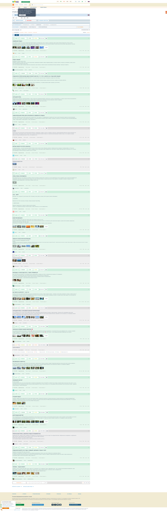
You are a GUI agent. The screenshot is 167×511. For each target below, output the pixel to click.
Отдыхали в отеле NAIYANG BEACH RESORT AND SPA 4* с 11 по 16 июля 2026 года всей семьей (36, 76)
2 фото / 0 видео (28, 283)
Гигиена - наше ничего (19, 467)
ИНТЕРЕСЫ (25, 4)
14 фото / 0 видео (28, 301)
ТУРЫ (19, 7)
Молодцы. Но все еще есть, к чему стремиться (25, 272)
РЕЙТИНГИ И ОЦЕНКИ (19, 20)
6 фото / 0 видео (28, 106)
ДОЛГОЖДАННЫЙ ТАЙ (18, 415)
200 (88, 482)
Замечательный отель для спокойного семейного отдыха (29, 115)
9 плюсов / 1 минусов (32, 441)
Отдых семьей (16, 59)
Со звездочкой (53, 24)
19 (45, 482)
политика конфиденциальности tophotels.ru (8, 506)
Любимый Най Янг (17, 380)
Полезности (30, 32)
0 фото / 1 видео (28, 185)
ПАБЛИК (25, 7)
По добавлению (16, 32)
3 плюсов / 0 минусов (35, 301)
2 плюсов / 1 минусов (35, 283)
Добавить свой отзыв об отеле (26, 35)
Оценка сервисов (16, 347)
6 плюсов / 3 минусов (35, 152)
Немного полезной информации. (22, 238)
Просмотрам (35, 32)
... (42, 482)
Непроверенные (26, 24)
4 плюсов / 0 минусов (35, 406)
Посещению (22, 32)
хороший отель (17, 97)
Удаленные (38, 24)
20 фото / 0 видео (26, 320)
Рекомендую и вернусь (19, 361)
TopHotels (14, 241)
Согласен (5, 508)
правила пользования (17, 509)
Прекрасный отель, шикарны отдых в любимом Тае (27, 433)
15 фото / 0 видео (28, 338)
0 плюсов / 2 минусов (35, 67)
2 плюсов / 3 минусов (35, 476)
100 (86, 482)
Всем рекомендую (17, 218)
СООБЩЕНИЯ (21, 4)
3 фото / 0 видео (25, 263)
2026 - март (16, 194)
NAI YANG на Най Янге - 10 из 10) (21, 292)
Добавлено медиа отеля (17, 161)
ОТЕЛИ (13, 7)
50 (84, 482)
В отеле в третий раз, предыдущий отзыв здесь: (21, 240)
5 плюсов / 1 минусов (34, 208)
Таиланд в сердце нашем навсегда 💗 (23, 329)
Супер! (14, 131)
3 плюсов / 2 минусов (35, 106)
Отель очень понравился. (20, 176)
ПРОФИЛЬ (16, 4)
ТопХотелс (13, 9)
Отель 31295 (17, 9)
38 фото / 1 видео (28, 424)
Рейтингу (26, 32)
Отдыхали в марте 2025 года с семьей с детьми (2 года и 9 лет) (29, 450)
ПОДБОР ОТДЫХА (43, 7)
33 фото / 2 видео (28, 229)
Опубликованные (17, 24)
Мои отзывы (46, 24)
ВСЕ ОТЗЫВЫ (29, 20)
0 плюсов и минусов (34, 121)
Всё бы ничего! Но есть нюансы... (22, 146)
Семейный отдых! (17, 41)
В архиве (33, 24)
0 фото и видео (28, 67)
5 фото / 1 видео (28, 249)
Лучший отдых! (17, 396)
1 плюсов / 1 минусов (35, 185)
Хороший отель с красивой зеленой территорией (26, 311)
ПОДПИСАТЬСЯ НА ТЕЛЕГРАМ (38, 504)
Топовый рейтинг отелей (22, 496)
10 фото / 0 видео (28, 50)
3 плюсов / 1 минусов (35, 50)
